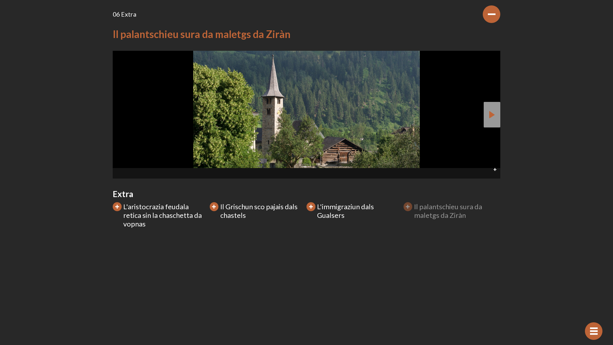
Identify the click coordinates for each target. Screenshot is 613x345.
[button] (306, 173)
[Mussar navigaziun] (593, 331)
